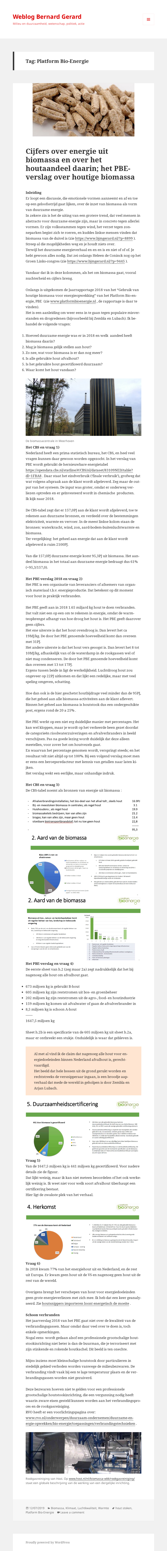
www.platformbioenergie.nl (73, 301)
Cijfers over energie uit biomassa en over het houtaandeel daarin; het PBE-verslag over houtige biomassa (80, 164)
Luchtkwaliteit (87, 1508)
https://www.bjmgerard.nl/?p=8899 (104, 238)
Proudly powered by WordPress (48, 1542)
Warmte (103, 1508)
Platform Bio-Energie (40, 1512)
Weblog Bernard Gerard (47, 16)
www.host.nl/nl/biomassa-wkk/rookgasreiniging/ (102, 1479)
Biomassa (57, 1508)
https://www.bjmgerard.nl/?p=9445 (96, 261)
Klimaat (71, 1508)
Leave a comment (72, 1512)
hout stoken (123, 1508)
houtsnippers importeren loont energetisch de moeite (85, 1303)
